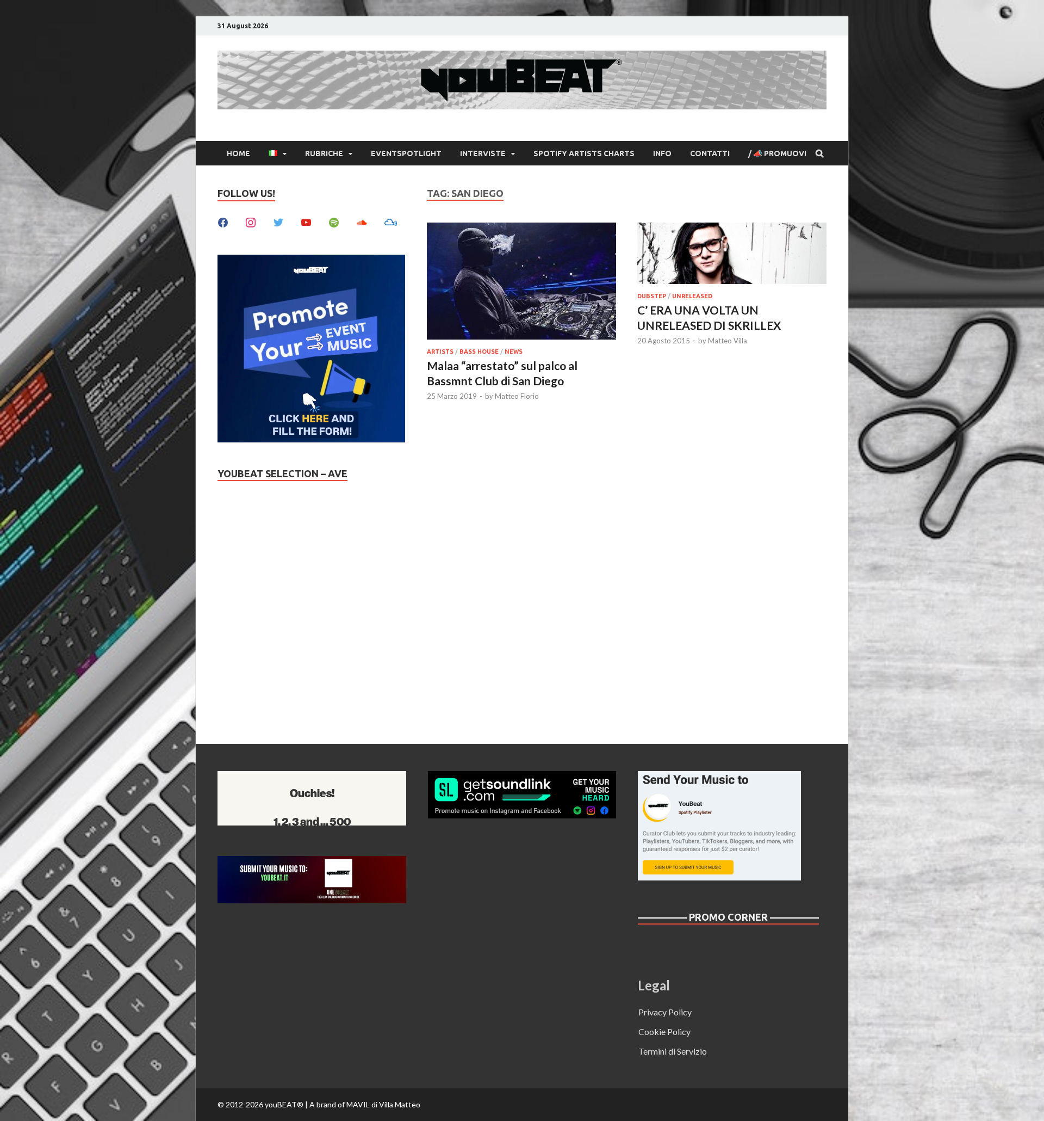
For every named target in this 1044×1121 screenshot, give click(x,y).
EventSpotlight (406, 153)
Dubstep (651, 296)
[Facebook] (222, 221)
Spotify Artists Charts (584, 153)
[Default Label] (306, 221)
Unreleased (692, 296)
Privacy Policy (665, 1012)
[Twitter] (278, 221)
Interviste (483, 153)
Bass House (479, 351)
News (514, 351)
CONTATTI (710, 153)
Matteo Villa (727, 340)
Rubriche (324, 153)
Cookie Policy (664, 1031)
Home (238, 153)
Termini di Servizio (672, 1051)
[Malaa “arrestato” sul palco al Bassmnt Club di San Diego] (521, 283)
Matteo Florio (517, 396)
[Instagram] (250, 221)
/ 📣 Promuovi (777, 153)
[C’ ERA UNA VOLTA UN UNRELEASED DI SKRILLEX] (731, 255)
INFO (662, 153)
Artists (440, 351)
